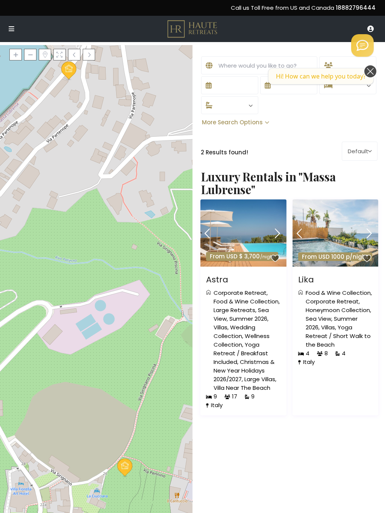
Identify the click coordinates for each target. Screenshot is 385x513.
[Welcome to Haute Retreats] (362, 45)
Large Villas (259, 379)
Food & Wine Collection (246, 301)
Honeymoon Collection (338, 310)
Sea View (318, 319)
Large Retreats (234, 310)
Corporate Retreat (240, 293)
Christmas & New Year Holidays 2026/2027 (244, 370)
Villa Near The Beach (242, 388)
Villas (220, 327)
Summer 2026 (248, 319)
